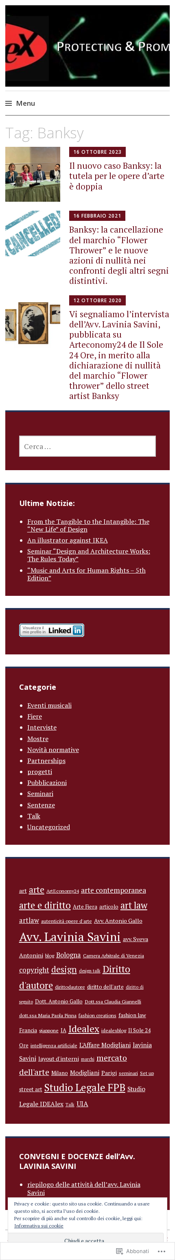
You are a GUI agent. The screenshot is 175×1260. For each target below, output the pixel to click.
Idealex (83, 1028)
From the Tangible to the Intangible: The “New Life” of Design (88, 525)
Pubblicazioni (47, 782)
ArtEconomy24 (62, 890)
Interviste (42, 727)
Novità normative (53, 749)
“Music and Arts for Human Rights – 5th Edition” (86, 574)
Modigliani (84, 1072)
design (64, 969)
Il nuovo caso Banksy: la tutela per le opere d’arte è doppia (116, 176)
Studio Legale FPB (84, 1087)
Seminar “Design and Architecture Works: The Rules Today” (88, 555)
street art (30, 1089)
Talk (33, 815)
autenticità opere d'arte (66, 921)
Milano (59, 1073)
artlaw (29, 920)
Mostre (37, 738)
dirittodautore (70, 986)
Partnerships (46, 760)
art (23, 890)
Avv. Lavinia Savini (70, 936)
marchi (87, 1059)
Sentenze (41, 804)
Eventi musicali (49, 705)
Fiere (34, 716)
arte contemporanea (113, 890)
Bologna (68, 954)
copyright (34, 969)
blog (49, 955)
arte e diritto (45, 905)
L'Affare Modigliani (105, 1045)
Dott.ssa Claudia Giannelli (113, 1001)
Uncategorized (48, 826)
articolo (108, 906)
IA (63, 1030)
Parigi (109, 1073)
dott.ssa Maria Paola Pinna (48, 1015)
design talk (90, 971)
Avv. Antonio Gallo (118, 920)
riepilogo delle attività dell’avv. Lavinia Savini (83, 1188)
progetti (39, 771)
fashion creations (97, 1015)
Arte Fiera (85, 906)
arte (36, 889)
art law (133, 905)
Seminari (40, 793)
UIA (82, 1103)
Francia (28, 1030)
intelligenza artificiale (54, 1045)
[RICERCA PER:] (87, 446)
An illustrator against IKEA (67, 540)
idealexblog (113, 1030)
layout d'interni (58, 1058)
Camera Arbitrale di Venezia (113, 955)
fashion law (132, 1015)
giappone (49, 1030)
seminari (128, 1073)
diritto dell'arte (105, 986)
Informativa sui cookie (38, 1226)
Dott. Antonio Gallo (59, 1001)
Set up (147, 1073)
